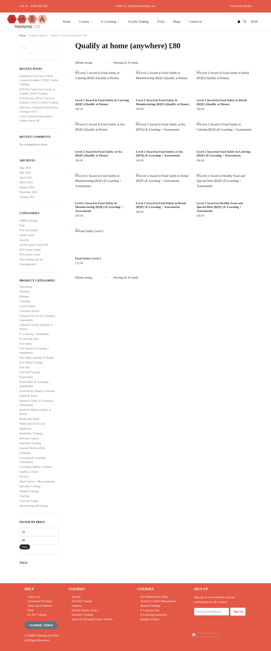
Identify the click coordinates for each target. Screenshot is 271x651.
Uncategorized (27, 264)
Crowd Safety (27, 306)
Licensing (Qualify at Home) (35, 466)
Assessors (24, 291)
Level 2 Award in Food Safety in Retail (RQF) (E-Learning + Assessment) (161, 205)
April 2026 (25, 177)
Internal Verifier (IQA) (32, 448)
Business (24, 296)
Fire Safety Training (30, 362)
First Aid (24, 367)
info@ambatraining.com (141, 6)
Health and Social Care (32, 423)
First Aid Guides (28, 230)
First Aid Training (29, 372)
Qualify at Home (28, 471)
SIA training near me (31, 259)
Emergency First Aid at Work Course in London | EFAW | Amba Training (38, 80)
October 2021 (27, 197)
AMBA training (28, 220)
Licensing (24, 452)
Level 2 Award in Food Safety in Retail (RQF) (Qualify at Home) (222, 102)
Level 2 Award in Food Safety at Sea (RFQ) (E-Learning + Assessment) (159, 153)
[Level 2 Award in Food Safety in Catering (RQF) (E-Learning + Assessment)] (224, 134)
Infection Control (29, 438)
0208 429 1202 (39, 6)
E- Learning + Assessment (34, 334)
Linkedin (246, 6)
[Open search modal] (247, 22)
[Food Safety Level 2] (102, 241)
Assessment (25, 286)
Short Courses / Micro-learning (36, 481)
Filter (25, 546)
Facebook (235, 6)
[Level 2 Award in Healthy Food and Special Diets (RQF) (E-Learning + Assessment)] (224, 186)
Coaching (24, 301)
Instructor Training (30, 443)
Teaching (24, 496)
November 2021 (28, 192)
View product (102, 117)
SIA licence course (29, 254)
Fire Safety (25, 343)
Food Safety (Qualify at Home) (37, 391)
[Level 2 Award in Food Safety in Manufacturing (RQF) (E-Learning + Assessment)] (102, 186)
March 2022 (26, 182)
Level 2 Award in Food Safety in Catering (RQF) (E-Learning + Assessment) (223, 153)
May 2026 (25, 172)
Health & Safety (28, 395)
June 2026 (25, 167)
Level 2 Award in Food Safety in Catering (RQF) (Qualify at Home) (102, 102)
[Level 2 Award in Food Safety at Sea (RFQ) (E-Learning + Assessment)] (163, 134)
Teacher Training (29, 491)
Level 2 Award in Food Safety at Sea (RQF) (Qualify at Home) (98, 153)
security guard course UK (33, 244)
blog (21, 225)
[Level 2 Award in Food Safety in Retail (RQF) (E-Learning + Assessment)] (163, 186)
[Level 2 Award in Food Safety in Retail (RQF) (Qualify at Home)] (224, 83)
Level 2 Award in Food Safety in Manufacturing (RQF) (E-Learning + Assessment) (99, 207)
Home (22, 35)
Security (24, 240)
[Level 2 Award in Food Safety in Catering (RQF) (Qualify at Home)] (102, 83)
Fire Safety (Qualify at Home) (36, 357)
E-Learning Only (29, 338)
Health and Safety (29, 418)
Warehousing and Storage (33, 505)
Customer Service (29, 310)
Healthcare (25, 428)
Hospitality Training (30, 433)
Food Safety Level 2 (88, 258)
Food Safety (26, 377)
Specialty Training (29, 486)
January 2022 (26, 187)
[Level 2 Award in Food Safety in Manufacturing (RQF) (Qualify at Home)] (163, 83)
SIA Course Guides (30, 249)
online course (26, 235)
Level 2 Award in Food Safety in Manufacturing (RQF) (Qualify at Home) (162, 102)
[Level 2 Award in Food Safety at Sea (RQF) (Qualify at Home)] (102, 134)
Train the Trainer (29, 501)
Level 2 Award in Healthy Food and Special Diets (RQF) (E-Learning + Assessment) (220, 207)
